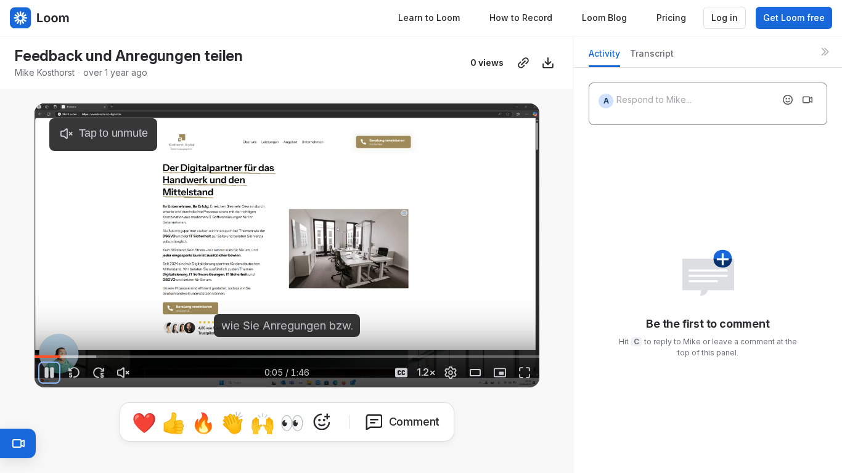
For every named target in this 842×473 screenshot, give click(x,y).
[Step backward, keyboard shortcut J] (74, 372)
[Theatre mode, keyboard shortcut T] (475, 372)
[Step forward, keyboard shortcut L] (98, 372)
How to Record (520, 17)
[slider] (287, 357)
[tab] (604, 57)
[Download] (548, 63)
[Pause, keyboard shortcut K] (49, 372)
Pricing (671, 17)
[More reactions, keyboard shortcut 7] (321, 422)
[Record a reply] (807, 100)
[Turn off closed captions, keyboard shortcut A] (401, 372)
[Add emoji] (788, 100)
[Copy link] (523, 63)
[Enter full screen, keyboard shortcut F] (524, 372)
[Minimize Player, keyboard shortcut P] (500, 372)
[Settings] (450, 372)
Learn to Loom (429, 17)
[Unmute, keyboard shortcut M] (123, 372)
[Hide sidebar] (824, 51)
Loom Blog (604, 17)
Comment (414, 421)
